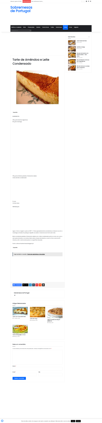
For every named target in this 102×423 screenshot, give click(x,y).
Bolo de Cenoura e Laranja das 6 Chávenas (83, 66)
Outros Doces (45, 27)
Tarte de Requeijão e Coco (19, 334)
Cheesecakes (31, 27)
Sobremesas (59, 27)
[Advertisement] (65, 14)
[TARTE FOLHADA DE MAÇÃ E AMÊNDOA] (55, 312)
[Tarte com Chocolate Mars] (20, 311)
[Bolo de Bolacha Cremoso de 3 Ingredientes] (72, 61)
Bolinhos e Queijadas (16, 27)
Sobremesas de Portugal (21, 293)
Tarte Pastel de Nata (82, 40)
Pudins (52, 27)
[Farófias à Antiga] (72, 49)
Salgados (76, 27)
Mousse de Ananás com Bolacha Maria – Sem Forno (82, 54)
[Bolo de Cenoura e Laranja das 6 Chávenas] (72, 68)
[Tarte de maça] (37, 312)
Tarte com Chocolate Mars (19, 316)
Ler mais (78, 421)
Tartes (65, 27)
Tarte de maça (33, 318)
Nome (14, 366)
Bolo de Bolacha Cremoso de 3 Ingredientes (42, 1)
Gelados (38, 27)
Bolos (24, 27)
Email (14, 372)
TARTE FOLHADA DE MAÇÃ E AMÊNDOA (53, 320)
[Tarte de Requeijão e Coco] (20, 329)
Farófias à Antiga (81, 47)
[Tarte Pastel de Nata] (72, 42)
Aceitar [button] (73, 421)
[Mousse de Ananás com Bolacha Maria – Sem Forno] (72, 55)
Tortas (70, 27)
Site (39, 372)
